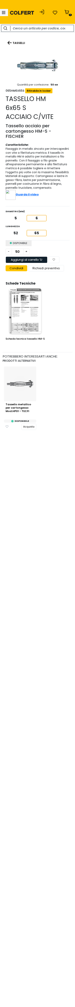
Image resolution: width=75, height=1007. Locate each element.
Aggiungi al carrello (25, 260)
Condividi (16, 268)
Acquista (28, 426)
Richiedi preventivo (46, 268)
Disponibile (22, 421)
